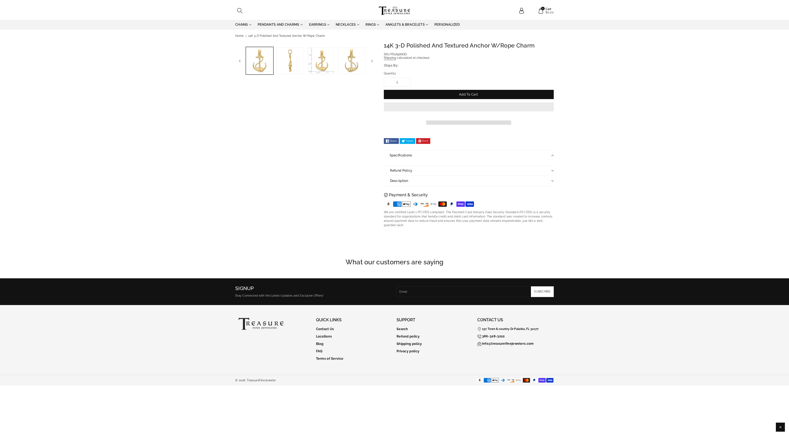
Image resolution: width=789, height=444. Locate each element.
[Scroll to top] (780, 427)
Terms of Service (330, 359)
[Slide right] (372, 60)
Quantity (390, 73)
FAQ (319, 351)
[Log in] (523, 10)
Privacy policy (408, 351)
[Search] (239, 10)
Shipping (390, 57)
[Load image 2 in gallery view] (290, 60)
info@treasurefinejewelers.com (508, 344)
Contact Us (325, 329)
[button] (469, 110)
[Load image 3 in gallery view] (321, 60)
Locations (324, 336)
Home (239, 35)
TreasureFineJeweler (261, 380)
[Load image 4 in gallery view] (351, 60)
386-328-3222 (493, 336)
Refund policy (408, 336)
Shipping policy (409, 344)
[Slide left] (239, 60)
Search (402, 329)
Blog (320, 344)
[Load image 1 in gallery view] (259, 60)
